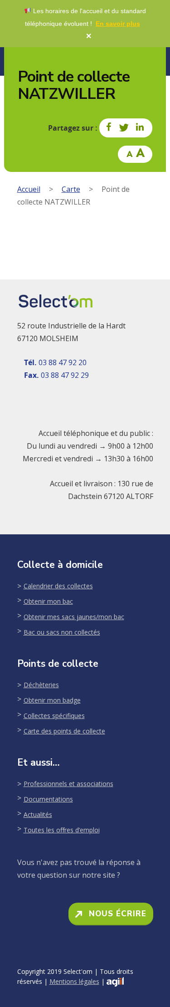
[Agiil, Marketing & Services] (115, 982)
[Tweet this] (124, 128)
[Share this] (109, 128)
